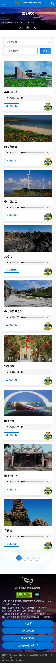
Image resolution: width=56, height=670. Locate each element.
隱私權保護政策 (28, 638)
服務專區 (10, 22)
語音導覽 (30, 22)
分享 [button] (35, 27)
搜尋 (52, 3)
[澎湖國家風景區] (28, 3)
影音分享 (20, 22)
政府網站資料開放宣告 (28, 645)
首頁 (3, 22)
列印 (28, 27)
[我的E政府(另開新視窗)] (37, 595)
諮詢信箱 (28, 623)
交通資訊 (44, 607)
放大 (20, 27)
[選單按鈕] (3, 3)
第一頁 (19, 558)
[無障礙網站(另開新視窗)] (24, 595)
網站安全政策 (28, 630)
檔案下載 (13, 105)
